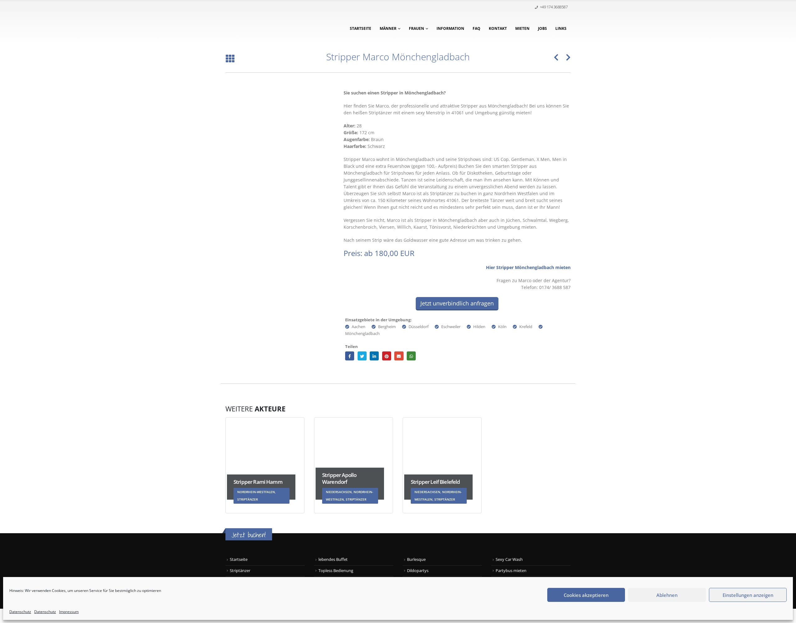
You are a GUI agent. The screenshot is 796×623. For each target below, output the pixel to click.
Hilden (479, 326)
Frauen (416, 28)
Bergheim (387, 326)
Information (450, 28)
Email (398, 355)
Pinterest (386, 355)
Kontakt (498, 28)
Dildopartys (417, 570)
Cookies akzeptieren (586, 595)
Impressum (69, 611)
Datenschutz (20, 611)
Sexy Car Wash (509, 559)
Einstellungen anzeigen (748, 595)
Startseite (360, 28)
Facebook (349, 355)
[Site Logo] (264, 28)
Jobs (542, 28)
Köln (502, 326)
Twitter (362, 355)
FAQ (476, 28)
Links (561, 28)
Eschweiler (450, 326)
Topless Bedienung (335, 570)
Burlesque (416, 559)
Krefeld (525, 326)
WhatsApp (411, 355)
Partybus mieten (511, 570)
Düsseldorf (418, 326)
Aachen (358, 326)
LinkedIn (374, 355)
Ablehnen (667, 595)
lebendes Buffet (333, 559)
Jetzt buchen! (249, 535)
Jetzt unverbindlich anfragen (457, 303)
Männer (388, 28)
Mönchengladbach (362, 333)
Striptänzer (240, 570)
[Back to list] (229, 58)
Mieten (522, 28)
